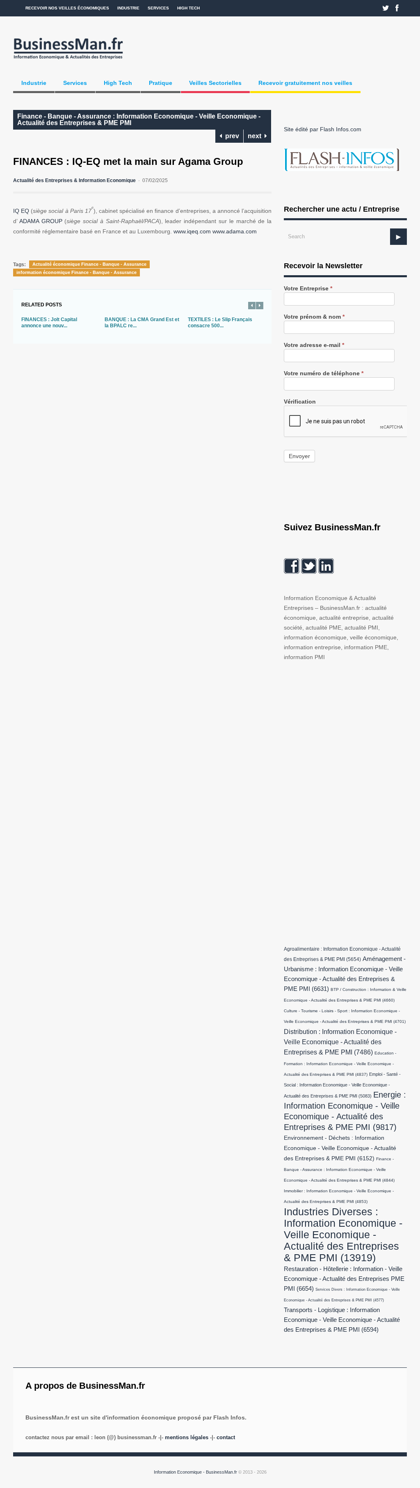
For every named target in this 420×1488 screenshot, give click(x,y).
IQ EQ (21, 211)
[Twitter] (385, 8)
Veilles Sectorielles (215, 83)
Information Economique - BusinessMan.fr (195, 1472)
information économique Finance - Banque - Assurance (76, 272)
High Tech (188, 8)
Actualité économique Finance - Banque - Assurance (89, 264)
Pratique (160, 83)
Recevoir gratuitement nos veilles (305, 83)
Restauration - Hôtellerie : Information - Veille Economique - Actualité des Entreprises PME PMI (344, 1279)
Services (158, 8)
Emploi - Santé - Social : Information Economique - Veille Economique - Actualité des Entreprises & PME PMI (342, 1085)
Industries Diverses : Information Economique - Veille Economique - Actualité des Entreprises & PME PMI (343, 1234)
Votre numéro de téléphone (323, 373)
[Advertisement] (345, 801)
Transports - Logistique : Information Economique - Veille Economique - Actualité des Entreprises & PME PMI (342, 1320)
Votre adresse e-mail (314, 345)
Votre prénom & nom (314, 317)
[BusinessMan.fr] (68, 60)
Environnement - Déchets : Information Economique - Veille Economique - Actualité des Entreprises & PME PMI (340, 1148)
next (256, 135)
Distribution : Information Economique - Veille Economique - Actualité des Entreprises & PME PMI (340, 1042)
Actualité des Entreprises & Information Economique (74, 180)
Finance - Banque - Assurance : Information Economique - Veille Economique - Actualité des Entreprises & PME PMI (138, 119)
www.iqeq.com (192, 231)
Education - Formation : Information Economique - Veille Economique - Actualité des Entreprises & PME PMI (340, 1064)
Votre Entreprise (308, 288)
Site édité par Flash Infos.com (322, 129)
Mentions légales (186, 1437)
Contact (226, 1437)
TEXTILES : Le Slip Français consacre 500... (220, 323)
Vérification (300, 402)
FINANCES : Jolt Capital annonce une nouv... (49, 323)
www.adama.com (234, 231)
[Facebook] (397, 8)
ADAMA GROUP (40, 221)
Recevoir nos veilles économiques (67, 8)
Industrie (128, 8)
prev (230, 135)
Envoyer (299, 456)
